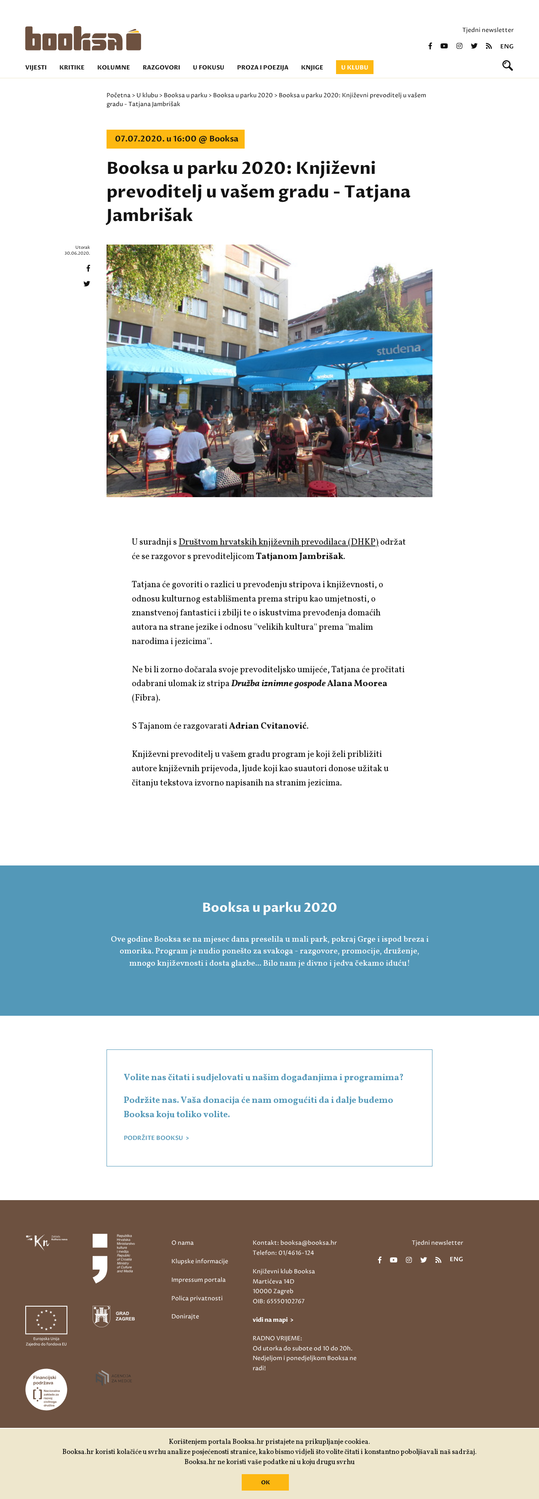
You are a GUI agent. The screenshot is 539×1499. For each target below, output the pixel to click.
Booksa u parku (185, 95)
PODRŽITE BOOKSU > (156, 1138)
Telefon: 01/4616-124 (283, 1253)
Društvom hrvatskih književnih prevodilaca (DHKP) (279, 542)
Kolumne (113, 68)
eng (507, 47)
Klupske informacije (199, 1261)
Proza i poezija (262, 68)
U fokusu (208, 68)
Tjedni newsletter (488, 30)
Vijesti (36, 68)
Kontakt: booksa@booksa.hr (295, 1243)
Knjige (312, 68)
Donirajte (185, 1317)
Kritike (72, 68)
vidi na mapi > (273, 1320)
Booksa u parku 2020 (243, 95)
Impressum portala (198, 1280)
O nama (182, 1243)
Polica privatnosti (197, 1298)
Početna (119, 95)
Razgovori (161, 68)
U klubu (354, 68)
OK (265, 1482)
